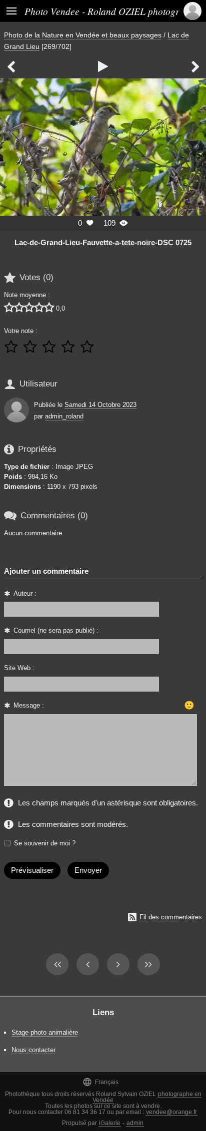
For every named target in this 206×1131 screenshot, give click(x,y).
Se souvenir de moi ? (45, 843)
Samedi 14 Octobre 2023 (100, 404)
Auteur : (25, 593)
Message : (29, 705)
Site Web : (19, 668)
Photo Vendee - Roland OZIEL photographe (111, 10)
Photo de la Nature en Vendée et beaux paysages (83, 35)
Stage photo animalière (45, 1032)
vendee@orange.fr (171, 1112)
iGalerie (109, 1123)
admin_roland (64, 416)
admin (135, 1123)
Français (100, 1082)
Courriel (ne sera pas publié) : (56, 630)
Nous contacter (34, 1050)
